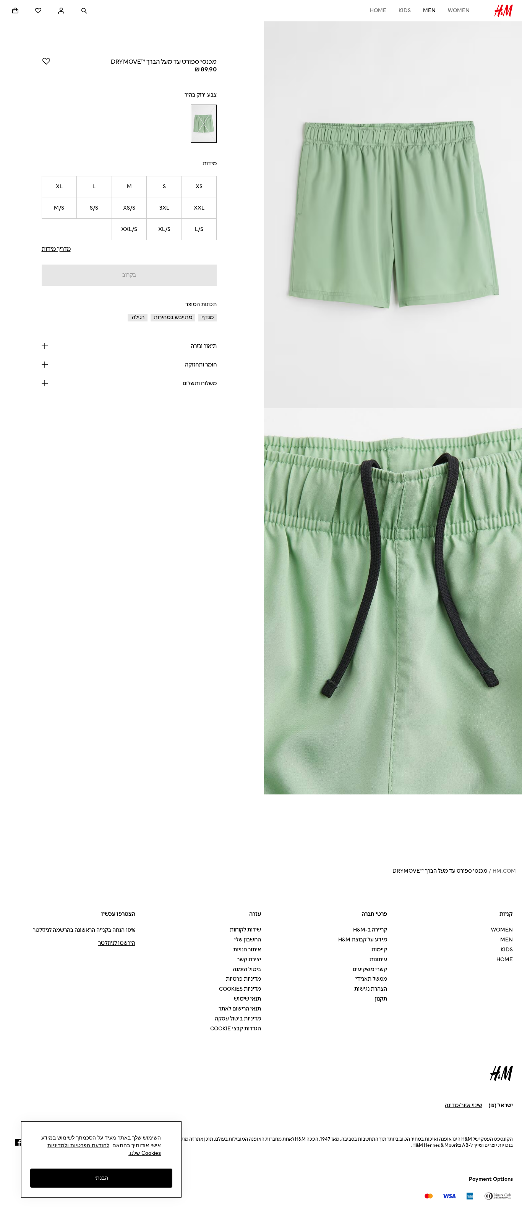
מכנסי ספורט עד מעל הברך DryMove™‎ (439, 871)
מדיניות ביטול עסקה (238, 1019)
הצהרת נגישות (370, 989)
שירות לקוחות (245, 930)
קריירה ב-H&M (370, 930)
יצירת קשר (249, 960)
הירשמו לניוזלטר (116, 943)
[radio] (203, 124)
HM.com (504, 871)
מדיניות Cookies (240, 989)
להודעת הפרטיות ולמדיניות (78, 1145)
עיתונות (378, 960)
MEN (429, 10)
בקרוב (129, 275)
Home (378, 10)
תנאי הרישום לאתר (240, 1009)
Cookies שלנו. (144, 1153)
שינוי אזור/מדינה (463, 1105)
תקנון (381, 999)
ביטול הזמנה (247, 969)
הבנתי (101, 1178)
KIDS (405, 10)
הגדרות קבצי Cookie (235, 1028)
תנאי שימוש (247, 999)
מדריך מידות (56, 249)
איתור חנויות (247, 950)
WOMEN (459, 10)
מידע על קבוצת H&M (362, 940)
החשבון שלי (247, 940)
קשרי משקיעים (370, 969)
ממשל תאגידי (371, 979)
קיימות (379, 950)
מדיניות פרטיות (243, 979)
